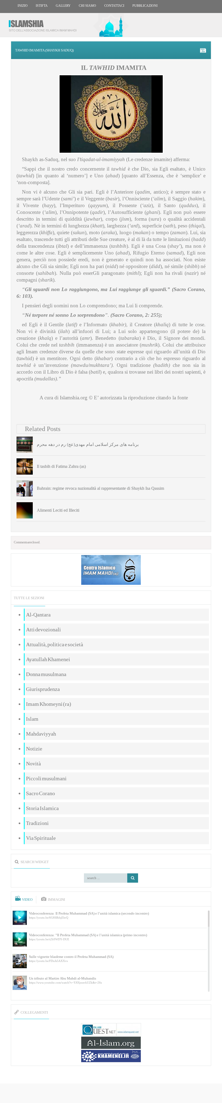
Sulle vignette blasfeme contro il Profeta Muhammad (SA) (71, 957)
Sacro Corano (40, 793)
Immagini (56, 900)
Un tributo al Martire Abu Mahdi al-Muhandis (62, 978)
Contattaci (114, 6)
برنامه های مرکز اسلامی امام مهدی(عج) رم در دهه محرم (88, 444)
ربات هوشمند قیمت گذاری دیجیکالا (111, 1094)
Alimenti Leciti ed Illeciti (58, 510)
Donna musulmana (46, 674)
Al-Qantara (38, 615)
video (27, 900)
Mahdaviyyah (41, 734)
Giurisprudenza (43, 689)
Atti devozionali (43, 629)
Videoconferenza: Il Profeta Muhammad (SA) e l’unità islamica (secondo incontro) (89, 913)
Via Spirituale (41, 838)
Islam (32, 719)
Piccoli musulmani (46, 778)
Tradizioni (37, 823)
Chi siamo (87, 6)
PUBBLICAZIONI (145, 6)
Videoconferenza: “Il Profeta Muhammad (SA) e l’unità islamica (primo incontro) (88, 935)
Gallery (63, 6)
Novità (33, 763)
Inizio (23, 6)
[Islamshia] (44, 23)
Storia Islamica (42, 808)
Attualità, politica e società (54, 644)
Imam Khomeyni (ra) (48, 704)
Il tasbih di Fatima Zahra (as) (61, 466)
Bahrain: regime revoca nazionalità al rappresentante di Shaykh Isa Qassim (100, 488)
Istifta (42, 6)
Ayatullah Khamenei (48, 659)
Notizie (34, 749)
